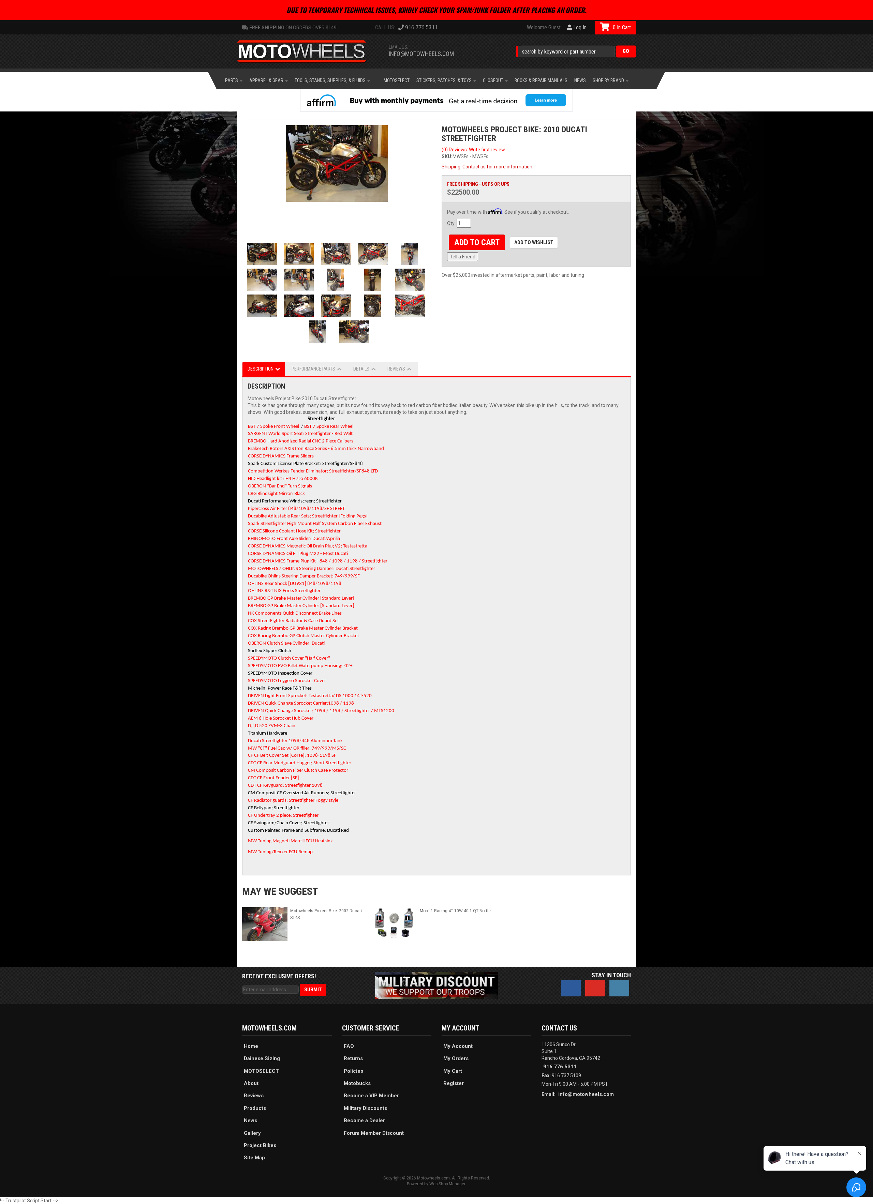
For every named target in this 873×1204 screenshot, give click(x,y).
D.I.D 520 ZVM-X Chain (271, 725)
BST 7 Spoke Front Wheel (273, 426)
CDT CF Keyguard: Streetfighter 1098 (285, 785)
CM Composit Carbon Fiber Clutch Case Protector (298, 770)
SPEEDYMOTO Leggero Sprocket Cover (287, 680)
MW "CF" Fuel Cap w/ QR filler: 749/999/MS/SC (297, 748)
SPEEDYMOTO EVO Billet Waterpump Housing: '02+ (300, 665)
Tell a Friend (462, 256)
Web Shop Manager (447, 1184)
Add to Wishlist (533, 242)
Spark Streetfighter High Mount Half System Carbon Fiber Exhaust (315, 523)
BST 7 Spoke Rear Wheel (328, 426)
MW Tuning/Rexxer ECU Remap (280, 852)
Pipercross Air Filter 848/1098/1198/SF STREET (296, 508)
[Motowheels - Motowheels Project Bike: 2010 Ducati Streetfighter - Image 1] (336, 163)
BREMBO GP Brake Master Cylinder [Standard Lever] (301, 598)
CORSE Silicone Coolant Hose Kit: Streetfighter (294, 531)
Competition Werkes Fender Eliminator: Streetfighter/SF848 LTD (313, 471)
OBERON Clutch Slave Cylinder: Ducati (286, 643)
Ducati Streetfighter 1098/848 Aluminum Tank (295, 740)
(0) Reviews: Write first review (473, 149)
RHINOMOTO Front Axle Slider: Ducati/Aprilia (294, 538)
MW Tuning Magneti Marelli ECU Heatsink (290, 841)
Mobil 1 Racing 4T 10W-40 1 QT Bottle (455, 910)
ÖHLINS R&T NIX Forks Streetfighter (284, 590)
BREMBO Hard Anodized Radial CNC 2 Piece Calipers (300, 441)
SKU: (447, 156)
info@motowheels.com (421, 53)
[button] (576, 51)
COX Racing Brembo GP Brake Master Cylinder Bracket (303, 628)
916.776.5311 (560, 1067)
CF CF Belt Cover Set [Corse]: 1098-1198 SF (292, 755)
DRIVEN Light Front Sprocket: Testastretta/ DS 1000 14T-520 (310, 695)
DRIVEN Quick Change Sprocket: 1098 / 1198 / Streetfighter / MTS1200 (321, 710)
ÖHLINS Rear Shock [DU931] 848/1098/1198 (294, 583)
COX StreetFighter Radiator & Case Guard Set (293, 620)
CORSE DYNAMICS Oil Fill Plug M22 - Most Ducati (298, 553)
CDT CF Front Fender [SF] (273, 778)
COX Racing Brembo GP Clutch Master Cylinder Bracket (303, 635)
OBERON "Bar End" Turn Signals (280, 486)
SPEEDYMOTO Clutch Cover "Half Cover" (289, 658)
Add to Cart (477, 242)
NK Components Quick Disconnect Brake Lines (295, 613)
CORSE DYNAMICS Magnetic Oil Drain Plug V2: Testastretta (307, 546)
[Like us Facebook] (571, 988)
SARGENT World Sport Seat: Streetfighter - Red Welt (300, 433)
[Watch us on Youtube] (595, 988)
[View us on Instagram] (619, 988)
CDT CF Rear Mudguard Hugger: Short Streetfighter (299, 763)
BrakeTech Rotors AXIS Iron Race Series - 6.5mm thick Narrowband (316, 448)
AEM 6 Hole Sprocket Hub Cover (280, 718)
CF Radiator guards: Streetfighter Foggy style (293, 800)
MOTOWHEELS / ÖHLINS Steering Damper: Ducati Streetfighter (311, 568)
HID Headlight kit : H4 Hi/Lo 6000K (283, 478)
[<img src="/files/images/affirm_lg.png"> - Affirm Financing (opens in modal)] (436, 100)
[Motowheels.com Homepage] (307, 51)
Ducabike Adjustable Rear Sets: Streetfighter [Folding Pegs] (308, 516)
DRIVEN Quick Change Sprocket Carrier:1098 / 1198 (301, 703)
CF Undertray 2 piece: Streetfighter (283, 815)
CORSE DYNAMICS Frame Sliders (281, 456)
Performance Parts (313, 369)
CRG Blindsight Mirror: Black (276, 493)
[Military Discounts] (436, 985)
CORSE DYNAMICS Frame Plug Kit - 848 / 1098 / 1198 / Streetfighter (317, 561)
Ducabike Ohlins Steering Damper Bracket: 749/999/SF (304, 576)
